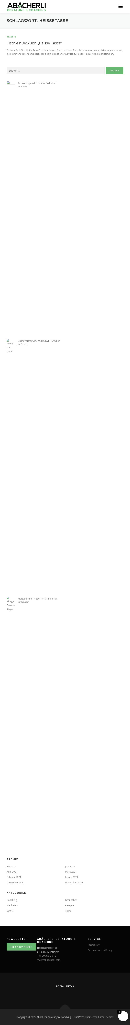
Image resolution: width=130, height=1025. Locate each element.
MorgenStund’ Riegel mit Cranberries (38, 598)
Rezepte (11, 36)
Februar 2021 (14, 877)
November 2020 (74, 882)
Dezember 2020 (15, 882)
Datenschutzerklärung (100, 950)
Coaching (12, 900)
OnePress (79, 1017)
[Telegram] (83, 993)
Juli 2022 (11, 866)
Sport (10, 910)
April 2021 (12, 871)
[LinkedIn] (74, 993)
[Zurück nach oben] (65, 1009)
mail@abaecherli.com (48, 959)
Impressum (94, 944)
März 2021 (71, 871)
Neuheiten (12, 905)
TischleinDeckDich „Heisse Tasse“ (34, 42)
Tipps (68, 910)
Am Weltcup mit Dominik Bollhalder (37, 83)
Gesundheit (71, 900)
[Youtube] (46, 993)
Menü (120, 6)
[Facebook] (65, 993)
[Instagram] (55, 993)
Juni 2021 (70, 866)
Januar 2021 (71, 877)
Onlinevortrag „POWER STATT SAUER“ (39, 340)
